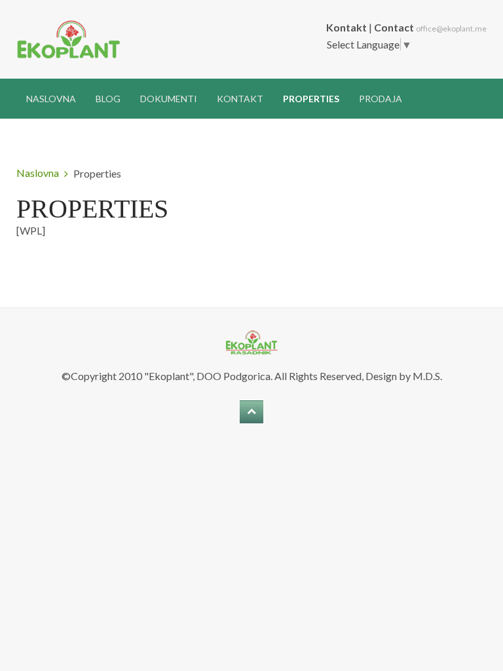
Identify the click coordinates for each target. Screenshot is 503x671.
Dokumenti (168, 98)
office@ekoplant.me (451, 28)
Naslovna (51, 98)
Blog (108, 98)
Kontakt (240, 98)
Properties (311, 98)
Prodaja (380, 98)
